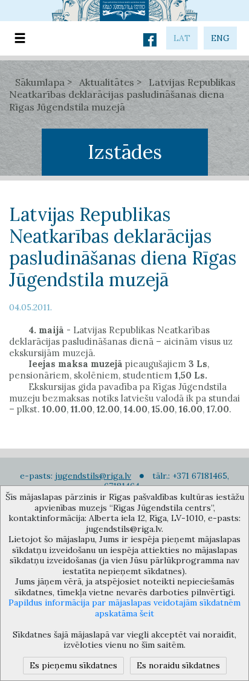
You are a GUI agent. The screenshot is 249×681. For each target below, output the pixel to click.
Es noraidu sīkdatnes (178, 665)
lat (181, 38)
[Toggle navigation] (20, 38)
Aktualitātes (106, 82)
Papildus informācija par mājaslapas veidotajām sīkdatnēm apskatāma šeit (124, 608)
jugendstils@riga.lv (93, 475)
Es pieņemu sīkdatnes (73, 665)
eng (220, 38)
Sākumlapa (40, 82)
